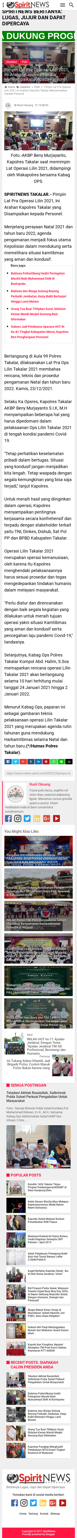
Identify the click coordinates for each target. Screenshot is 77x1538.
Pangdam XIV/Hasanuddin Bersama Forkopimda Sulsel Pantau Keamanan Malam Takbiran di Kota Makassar (37, 858)
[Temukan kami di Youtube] (56, 818)
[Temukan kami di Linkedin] (36, 818)
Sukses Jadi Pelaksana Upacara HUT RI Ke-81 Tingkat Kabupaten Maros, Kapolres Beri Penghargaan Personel (39, 332)
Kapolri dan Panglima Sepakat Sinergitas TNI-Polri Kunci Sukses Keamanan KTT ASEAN (47, 1347)
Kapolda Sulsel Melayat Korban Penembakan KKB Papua (46, 1220)
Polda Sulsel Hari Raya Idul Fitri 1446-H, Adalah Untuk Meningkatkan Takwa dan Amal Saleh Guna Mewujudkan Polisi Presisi (37, 1021)
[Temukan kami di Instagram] (17, 818)
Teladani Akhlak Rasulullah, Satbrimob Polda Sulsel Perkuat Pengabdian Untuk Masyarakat (36, 1097)
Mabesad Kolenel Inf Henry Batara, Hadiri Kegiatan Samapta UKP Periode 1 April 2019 (48, 1239)
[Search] (72, 5)
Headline (11, 61)
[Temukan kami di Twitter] (27, 818)
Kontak (44, 1513)
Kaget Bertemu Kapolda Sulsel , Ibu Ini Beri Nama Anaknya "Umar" (48, 1272)
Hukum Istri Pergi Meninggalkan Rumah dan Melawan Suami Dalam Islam (48, 1330)
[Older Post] (66, 1058)
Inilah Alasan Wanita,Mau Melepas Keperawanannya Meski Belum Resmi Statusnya (48, 1204)
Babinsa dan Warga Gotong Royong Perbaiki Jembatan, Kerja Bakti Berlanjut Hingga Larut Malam (38, 296)
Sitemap (55, 1513)
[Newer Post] (11, 1036)
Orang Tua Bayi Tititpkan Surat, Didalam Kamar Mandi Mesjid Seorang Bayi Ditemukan (38, 314)
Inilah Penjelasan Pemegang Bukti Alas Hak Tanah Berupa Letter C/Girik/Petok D (47, 1256)
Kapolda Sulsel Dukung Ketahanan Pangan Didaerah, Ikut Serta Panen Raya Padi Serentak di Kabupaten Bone (38, 891)
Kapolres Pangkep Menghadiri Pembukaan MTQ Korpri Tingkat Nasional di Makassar (46, 1449)
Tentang (33, 1513)
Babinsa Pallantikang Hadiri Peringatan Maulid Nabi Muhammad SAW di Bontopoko (38, 278)
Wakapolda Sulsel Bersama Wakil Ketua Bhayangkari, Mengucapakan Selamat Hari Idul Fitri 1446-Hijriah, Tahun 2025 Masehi (38, 988)
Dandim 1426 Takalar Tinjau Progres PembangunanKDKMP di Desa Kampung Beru (47, 1187)
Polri (24, 61)
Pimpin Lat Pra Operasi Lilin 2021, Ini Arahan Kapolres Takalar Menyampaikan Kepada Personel (36, 74)
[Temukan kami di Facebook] (8, 818)
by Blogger (48, 1534)
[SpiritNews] (40, 5)
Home (22, 1513)
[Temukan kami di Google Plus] (46, 818)
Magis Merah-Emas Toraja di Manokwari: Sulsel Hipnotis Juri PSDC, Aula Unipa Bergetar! (46, 1313)
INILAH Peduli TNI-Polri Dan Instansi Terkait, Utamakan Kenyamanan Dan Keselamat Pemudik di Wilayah (36, 923)
